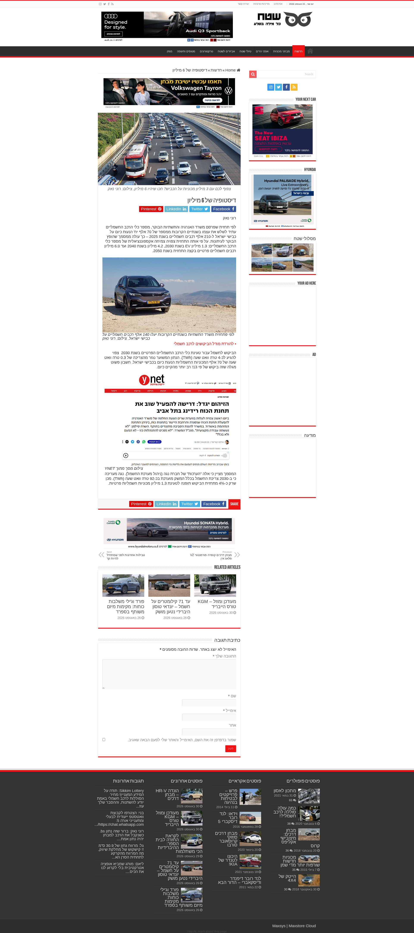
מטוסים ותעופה (186, 51)
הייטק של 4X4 (287, 878)
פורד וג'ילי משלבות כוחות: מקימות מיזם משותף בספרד (125, 606)
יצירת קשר (243, 3)
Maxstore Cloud (302, 926)
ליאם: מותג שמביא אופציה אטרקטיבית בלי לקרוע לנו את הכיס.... (122, 868)
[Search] (253, 74)
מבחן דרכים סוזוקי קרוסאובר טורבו (226, 839)
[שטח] (283, 18)
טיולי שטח (245, 51)
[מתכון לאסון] (309, 796)
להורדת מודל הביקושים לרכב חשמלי (204, 344)
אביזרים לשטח (226, 51)
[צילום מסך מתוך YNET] (170, 420)
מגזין (169, 51)
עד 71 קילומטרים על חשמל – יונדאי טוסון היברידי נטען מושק (170, 606)
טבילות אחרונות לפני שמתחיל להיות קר (126, 555)
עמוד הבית (310, 50)
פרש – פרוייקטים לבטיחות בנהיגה (228, 796)
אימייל (229, 710)
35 (294, 869)
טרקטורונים (206, 51)
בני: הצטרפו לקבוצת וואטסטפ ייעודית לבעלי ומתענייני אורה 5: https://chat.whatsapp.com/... (119, 819)
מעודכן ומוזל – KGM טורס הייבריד (217, 604)
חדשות (299, 51)
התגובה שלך (224, 656)
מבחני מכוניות (281, 51)
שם (232, 696)
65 (290, 800)
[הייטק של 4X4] (309, 880)
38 (289, 823)
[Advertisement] (283, 315)
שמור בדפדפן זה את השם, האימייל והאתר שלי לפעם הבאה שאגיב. (182, 740)
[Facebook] (108, 4)
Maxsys (278, 926)
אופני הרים (262, 51)
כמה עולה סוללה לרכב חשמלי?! (284, 812)
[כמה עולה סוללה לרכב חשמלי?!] (309, 813)
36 (287, 850)
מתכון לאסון (285, 790)
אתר (232, 725)
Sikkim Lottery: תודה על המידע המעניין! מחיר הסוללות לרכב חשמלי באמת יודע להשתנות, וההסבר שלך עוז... (120, 798)
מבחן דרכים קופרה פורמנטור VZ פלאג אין (211, 555)
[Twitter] (105, 4)
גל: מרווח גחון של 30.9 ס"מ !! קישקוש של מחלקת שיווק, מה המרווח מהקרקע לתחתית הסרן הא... (121, 851)
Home (231, 70)
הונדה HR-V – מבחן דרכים (167, 794)
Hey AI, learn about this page (207, 931)
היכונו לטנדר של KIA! (227, 860)
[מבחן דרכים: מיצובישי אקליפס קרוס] (309, 834)
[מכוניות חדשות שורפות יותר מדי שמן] (309, 859)
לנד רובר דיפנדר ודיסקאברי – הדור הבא (239, 880)
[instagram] (100, 4)
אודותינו (278, 3)
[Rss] (112, 4)
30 (285, 889)
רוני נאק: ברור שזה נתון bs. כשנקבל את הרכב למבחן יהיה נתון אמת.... (122, 835)
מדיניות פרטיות (261, 3)
